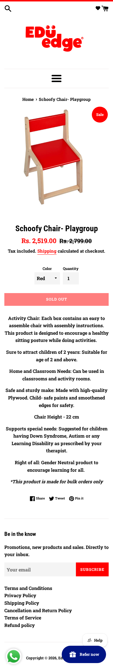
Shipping (47, 251)
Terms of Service (22, 618)
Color (47, 268)
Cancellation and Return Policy (38, 610)
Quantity (71, 268)
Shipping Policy (21, 603)
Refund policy (19, 625)
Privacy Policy (20, 595)
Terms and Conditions (28, 588)
